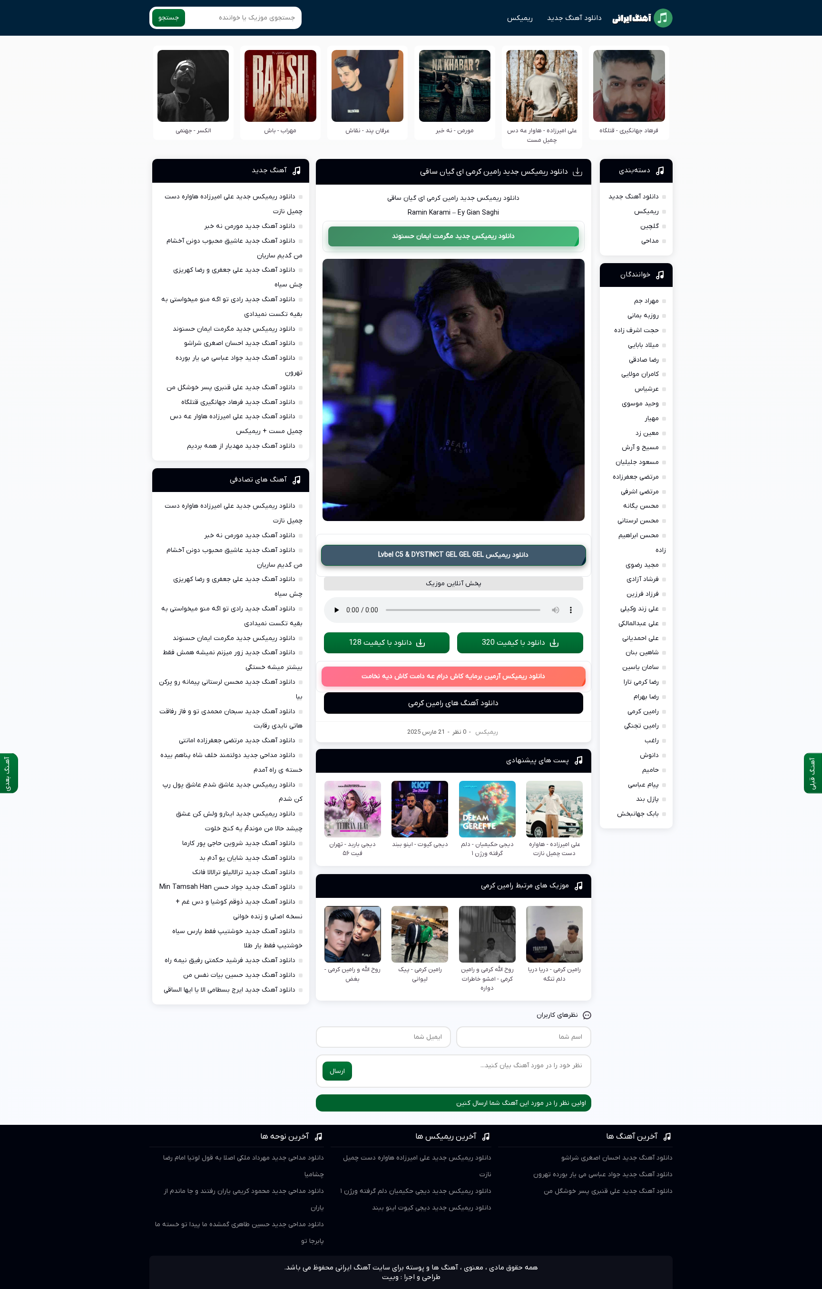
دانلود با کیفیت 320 (513, 643)
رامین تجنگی (641, 725)
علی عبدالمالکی (638, 623)
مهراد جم (646, 300)
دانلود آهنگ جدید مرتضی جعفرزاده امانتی (237, 740)
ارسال (337, 1071)
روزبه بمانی (643, 315)
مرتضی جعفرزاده (636, 477)
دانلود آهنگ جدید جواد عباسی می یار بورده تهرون (603, 1174)
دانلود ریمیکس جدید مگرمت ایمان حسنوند (453, 236)
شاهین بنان (642, 652)
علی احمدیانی (640, 638)
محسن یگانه (641, 506)
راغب (652, 740)
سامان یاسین (640, 667)
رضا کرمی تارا (641, 682)
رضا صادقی (644, 359)
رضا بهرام (646, 696)
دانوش (649, 755)
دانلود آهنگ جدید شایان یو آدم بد (247, 858)
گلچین (649, 226)
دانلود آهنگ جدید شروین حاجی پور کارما (238, 843)
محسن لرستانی (638, 520)
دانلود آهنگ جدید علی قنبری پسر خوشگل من (230, 387)
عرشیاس (647, 389)
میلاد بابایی (643, 345)
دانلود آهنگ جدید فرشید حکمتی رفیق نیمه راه (230, 960)
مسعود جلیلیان (637, 462)
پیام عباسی (643, 784)
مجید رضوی (642, 565)
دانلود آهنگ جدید (574, 18)
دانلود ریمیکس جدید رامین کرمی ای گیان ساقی (494, 172)
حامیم (650, 770)
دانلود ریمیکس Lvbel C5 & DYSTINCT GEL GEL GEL (453, 555)
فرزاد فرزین (642, 594)
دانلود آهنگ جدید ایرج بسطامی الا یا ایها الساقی (229, 989)
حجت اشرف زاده (636, 330)
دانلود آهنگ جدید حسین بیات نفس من (239, 975)
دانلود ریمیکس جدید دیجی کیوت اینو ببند (431, 1207)
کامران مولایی (640, 374)
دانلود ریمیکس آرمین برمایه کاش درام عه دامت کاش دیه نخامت (453, 676)
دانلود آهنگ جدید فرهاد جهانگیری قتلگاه (238, 402)
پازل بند (647, 799)
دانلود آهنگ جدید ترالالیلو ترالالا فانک (243, 872)
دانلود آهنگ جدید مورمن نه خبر (249, 226)
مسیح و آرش (640, 447)
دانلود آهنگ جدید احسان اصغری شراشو (239, 343)
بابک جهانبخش (638, 813)
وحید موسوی (640, 403)
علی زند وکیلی (639, 608)
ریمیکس (520, 18)
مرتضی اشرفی (640, 491)
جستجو (168, 17)
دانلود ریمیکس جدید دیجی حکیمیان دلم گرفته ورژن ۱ (415, 1191)
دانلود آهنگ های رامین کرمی (453, 703)
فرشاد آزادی (642, 579)
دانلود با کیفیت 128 (380, 643)
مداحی (650, 241)
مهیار (652, 418)
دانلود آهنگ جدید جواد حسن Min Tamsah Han (227, 887)
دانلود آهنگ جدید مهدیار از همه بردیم (241, 446)
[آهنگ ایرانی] (642, 18)
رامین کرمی (643, 711)
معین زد (647, 433)
